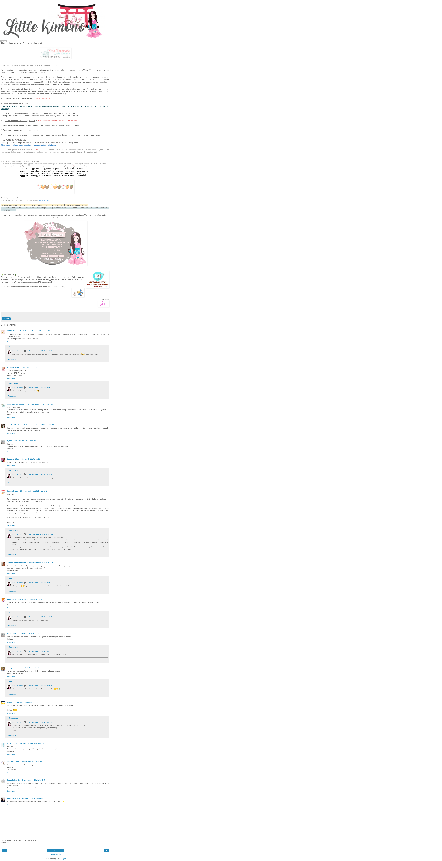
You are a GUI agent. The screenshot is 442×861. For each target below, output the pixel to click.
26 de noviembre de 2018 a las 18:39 (36, 331)
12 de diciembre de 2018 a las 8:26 (39, 351)
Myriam (9, 441)
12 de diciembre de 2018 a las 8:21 (39, 651)
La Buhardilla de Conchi (16, 425)
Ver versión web (55, 855)
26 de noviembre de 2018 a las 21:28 (23, 367)
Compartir (6, 318)
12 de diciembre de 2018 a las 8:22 (39, 617)
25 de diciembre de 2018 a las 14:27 (29, 798)
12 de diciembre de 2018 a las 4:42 (26, 702)
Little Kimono (17, 351)
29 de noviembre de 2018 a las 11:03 (40, 562)
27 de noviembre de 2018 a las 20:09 (40, 425)
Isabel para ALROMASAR (16, 404)
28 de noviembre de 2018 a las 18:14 (28, 459)
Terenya (10, 668)
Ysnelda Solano (13, 762)
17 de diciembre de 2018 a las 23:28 (31, 743)
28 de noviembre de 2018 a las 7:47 (26, 441)
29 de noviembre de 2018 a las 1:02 (33, 491)
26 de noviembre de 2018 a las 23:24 (40, 404)
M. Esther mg (12, 743)
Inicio (55, 850)
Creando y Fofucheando (16, 562)
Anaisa (9, 702)
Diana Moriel (11, 599)
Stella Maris (11, 798)
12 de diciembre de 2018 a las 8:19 (39, 722)
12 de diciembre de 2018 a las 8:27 (39, 387)
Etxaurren (10, 459)
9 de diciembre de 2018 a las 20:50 (26, 668)
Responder (11, 342)
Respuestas (13, 347)
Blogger (63, 859)
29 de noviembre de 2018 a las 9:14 (39, 534)
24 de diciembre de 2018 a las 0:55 (32, 780)
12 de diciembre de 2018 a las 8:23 (39, 582)
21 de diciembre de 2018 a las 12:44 (33, 762)
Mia (8, 367)
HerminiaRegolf (13, 780)
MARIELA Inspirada (14, 331)
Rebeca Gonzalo (13, 491)
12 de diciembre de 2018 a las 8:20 (39, 685)
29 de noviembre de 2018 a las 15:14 (30, 599)
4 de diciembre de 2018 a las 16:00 (26, 633)
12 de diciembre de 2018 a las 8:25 (39, 474)
